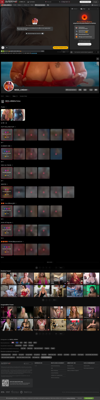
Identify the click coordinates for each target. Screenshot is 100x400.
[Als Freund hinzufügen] (91, 90)
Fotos (26, 5)
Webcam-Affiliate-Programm (73, 370)
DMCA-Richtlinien (54, 370)
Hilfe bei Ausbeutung (55, 377)
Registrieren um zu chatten (84, 44)
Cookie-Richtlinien (54, 372)
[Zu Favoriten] (2, 47)
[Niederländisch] (13, 343)
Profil (15, 5)
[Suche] (60, 2)
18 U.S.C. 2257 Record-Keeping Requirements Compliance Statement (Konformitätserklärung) (80, 392)
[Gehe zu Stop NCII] (28, 392)
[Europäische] (17, 343)
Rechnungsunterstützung (89, 368)
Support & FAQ (87, 365)
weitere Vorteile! (86, 41)
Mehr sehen (49, 262)
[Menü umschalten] (2, 2)
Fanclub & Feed (23, 96)
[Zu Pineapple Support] (21, 392)
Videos (20, 5)
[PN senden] (96, 90)
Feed (32, 5)
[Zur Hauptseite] (11, 2)
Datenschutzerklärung (55, 365)
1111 (3, 123)
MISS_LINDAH (14, 339)
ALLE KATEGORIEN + (46, 357)
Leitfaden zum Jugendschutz (56, 375)
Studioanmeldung (70, 368)
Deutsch (27, 363)
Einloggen (95, 1)
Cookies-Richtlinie (70, 398)
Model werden (70, 365)
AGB (52, 368)
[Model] (97, 58)
